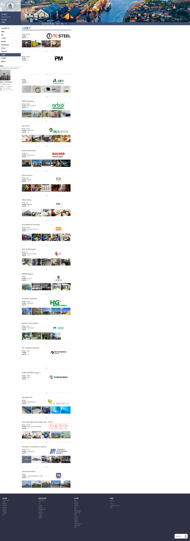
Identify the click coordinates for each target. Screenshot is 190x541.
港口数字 (4, 503)
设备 (2, 35)
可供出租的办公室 (78, 523)
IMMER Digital (27, 274)
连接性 (4, 501)
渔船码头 (76, 520)
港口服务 (4, 20)
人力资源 (3, 38)
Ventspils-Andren (29, 471)
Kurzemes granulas (29, 298)
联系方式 (58, 23)
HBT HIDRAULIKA (28, 249)
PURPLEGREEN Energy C (31, 372)
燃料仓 (75, 509)
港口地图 (4, 507)
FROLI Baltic (26, 200)
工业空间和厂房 (5, 28)
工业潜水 (76, 516)
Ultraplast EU (27, 397)
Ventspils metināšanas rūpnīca (34, 447)
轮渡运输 (76, 503)
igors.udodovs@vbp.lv (8, 90)
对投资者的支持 (5, 45)
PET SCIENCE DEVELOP (30, 348)
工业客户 (3, 54)
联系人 (4, 514)
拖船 (75, 507)
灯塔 (111, 501)
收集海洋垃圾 (77, 512)
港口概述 (4, 14)
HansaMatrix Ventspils (31, 224)
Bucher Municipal (29, 150)
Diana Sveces (27, 175)
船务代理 (76, 501)
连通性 (2, 31)
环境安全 (112, 503)
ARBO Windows (28, 101)
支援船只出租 (77, 525)
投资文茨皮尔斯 (6, 17)
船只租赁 (76, 518)
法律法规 (4, 512)
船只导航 (76, 505)
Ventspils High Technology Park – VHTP (37, 422)
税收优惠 (3, 41)
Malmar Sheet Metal (30, 323)
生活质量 (3, 58)
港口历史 (4, 509)
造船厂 (75, 514)
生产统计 (3, 48)
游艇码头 (76, 521)
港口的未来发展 (6, 500)
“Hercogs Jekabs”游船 (114, 505)
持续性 (3, 22)
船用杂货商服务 (77, 510)
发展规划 (4, 510)
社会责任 (112, 500)
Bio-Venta (26, 126)
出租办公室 (4, 51)
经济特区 (4, 505)
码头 (75, 500)
